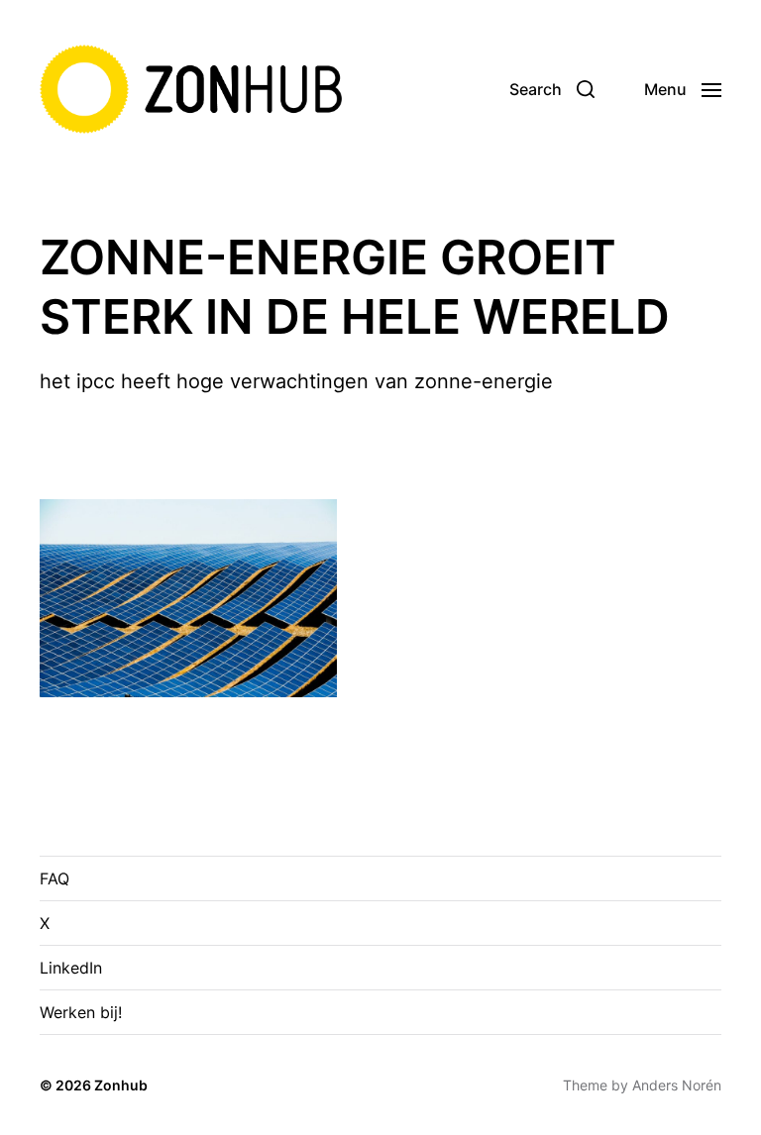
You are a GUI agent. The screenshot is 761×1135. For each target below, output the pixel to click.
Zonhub (121, 1085)
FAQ (54, 878)
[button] (552, 89)
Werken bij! (81, 1012)
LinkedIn (71, 968)
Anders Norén (676, 1085)
